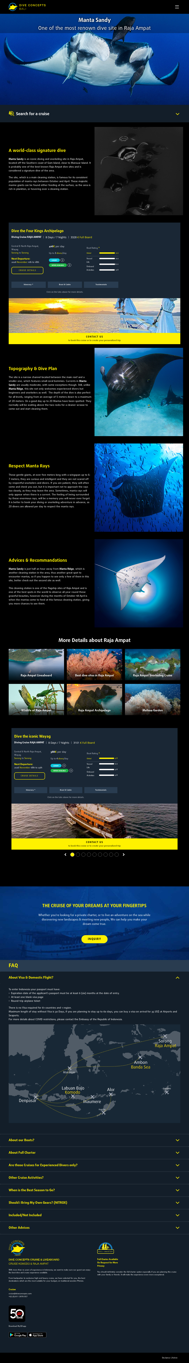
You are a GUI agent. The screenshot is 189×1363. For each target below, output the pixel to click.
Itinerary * (28, 284)
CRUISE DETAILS (27, 270)
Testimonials (101, 284)
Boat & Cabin (65, 284)
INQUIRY (94, 939)
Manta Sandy (16, 159)
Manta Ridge (16, 389)
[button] (65, 855)
